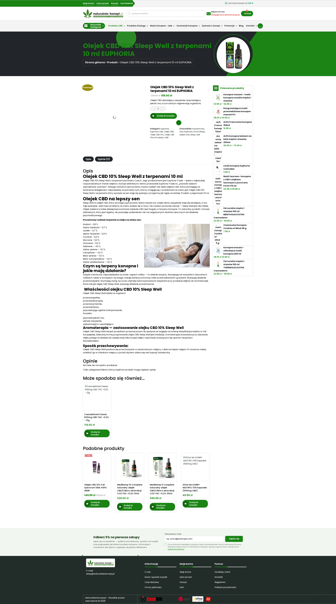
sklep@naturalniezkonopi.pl (100, 573)
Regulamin (220, 582)
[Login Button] (260, 26)
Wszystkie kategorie (95, 26)
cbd (181, 131)
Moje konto (88, 3)
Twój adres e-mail (172, 534)
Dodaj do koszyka (165, 115)
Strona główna (95, 62)
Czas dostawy (152, 582)
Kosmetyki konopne (187, 25)
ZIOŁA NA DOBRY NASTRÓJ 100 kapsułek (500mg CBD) (195, 487)
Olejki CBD (169, 131)
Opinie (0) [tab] (104, 159)
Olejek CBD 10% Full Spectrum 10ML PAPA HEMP (95, 487)
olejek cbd (184, 134)
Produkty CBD (115, 25)
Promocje (229, 25)
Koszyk (114, 3)
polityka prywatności (176, 549)
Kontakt (250, 25)
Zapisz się (234, 538)
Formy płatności (153, 587)
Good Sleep (199, 131)
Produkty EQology (136, 25)
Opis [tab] (88, 159)
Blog (241, 25)
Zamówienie (126, 3)
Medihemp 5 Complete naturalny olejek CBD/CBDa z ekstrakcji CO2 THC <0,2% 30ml (162, 489)
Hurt (182, 587)
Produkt (112, 62)
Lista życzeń (102, 3)
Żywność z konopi (211, 25)
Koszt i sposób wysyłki (156, 577)
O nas (148, 571)
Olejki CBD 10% (157, 134)
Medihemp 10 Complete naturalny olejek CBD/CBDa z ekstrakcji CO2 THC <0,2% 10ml (129, 489)
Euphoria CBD (156, 131)
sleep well (195, 134)
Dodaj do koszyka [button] (95, 433)
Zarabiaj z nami (222, 571)
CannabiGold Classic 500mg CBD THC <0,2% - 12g (96, 417)
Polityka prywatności (225, 587)
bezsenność (198, 128)
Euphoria (165, 128)
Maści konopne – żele (161, 25)
